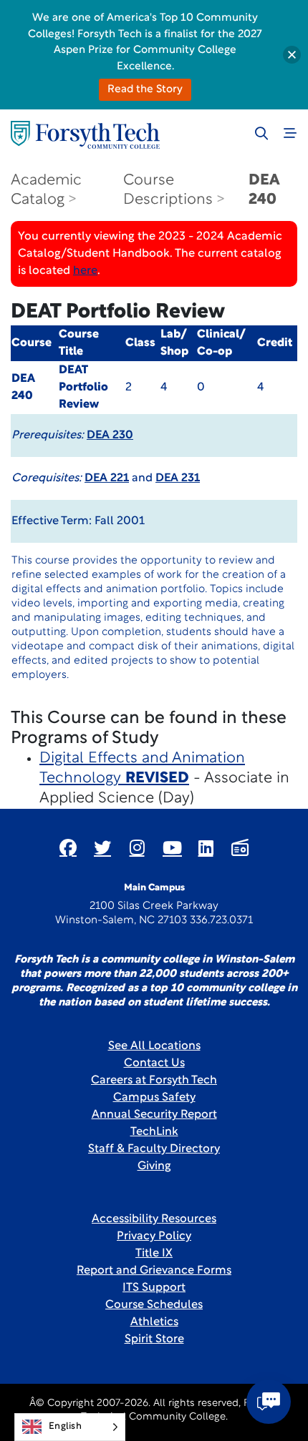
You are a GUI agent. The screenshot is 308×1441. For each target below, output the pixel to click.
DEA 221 (107, 478)
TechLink (154, 1132)
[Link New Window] (68, 847)
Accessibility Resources (154, 1219)
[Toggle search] (261, 133)
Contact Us (154, 1063)
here (85, 271)
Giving (154, 1166)
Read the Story (145, 89)
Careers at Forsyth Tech (154, 1080)
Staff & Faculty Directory (154, 1149)
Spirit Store (154, 1339)
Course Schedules (154, 1305)
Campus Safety (154, 1097)
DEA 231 (177, 478)
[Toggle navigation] (290, 133)
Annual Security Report (154, 1115)
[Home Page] (85, 134)
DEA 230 (110, 435)
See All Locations (154, 1046)
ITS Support (154, 1288)
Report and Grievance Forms (154, 1271)
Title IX (154, 1253)
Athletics (154, 1322)
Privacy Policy (154, 1236)
